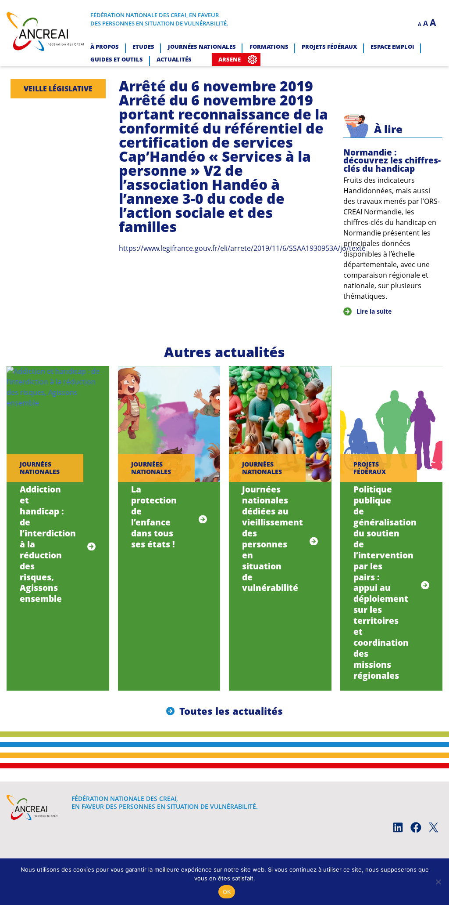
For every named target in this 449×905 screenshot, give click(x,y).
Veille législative (58, 89)
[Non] (438, 881)
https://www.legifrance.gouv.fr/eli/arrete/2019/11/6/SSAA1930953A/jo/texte (242, 248)
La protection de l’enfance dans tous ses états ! (154, 516)
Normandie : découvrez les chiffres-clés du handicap (392, 160)
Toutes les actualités (231, 711)
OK (227, 891)
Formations (269, 47)
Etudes (143, 47)
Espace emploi (392, 47)
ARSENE (229, 59)
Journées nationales (202, 47)
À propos (104, 47)
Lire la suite (374, 311)
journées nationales (40, 468)
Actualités (174, 59)
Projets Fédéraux (329, 47)
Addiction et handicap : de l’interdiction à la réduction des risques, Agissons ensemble (48, 544)
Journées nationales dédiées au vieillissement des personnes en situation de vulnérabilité (272, 538)
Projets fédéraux (369, 468)
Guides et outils (116, 59)
